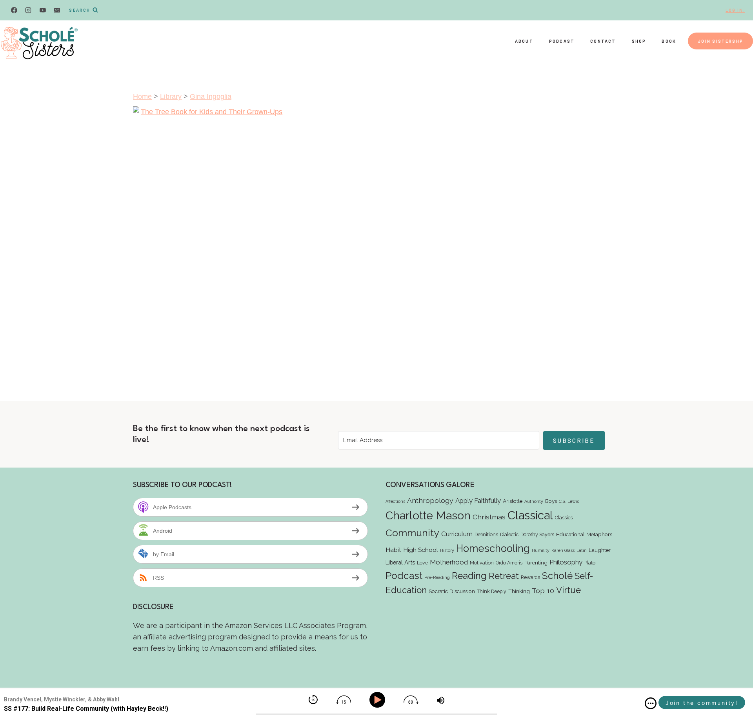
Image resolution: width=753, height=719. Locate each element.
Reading (469, 575)
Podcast (562, 41)
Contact (603, 41)
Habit (393, 549)
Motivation (482, 563)
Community (412, 533)
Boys (551, 501)
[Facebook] (14, 10)
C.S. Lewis (569, 501)
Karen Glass (563, 550)
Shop (639, 41)
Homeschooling (493, 548)
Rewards (530, 577)
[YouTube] (42, 10)
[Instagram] (28, 10)
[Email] (57, 10)
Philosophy (565, 562)
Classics (564, 518)
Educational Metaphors (584, 534)
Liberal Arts (400, 562)
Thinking (519, 591)
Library (171, 96)
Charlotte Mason (428, 515)
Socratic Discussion (452, 591)
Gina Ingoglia (210, 96)
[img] (651, 703)
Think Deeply (491, 591)
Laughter (600, 550)
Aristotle (512, 501)
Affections (395, 501)
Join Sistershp (720, 41)
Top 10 (543, 590)
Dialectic (509, 534)
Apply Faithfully (478, 500)
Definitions (486, 534)
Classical (530, 515)
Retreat (504, 576)
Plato (589, 563)
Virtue (568, 590)
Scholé (557, 575)
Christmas (489, 517)
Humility (540, 550)
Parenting (535, 562)
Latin (582, 550)
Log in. (735, 10)
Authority (533, 501)
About (524, 41)
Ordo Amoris (509, 563)
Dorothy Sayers (537, 534)
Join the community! (702, 702)
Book (669, 41)
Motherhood (449, 562)
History (447, 550)
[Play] (379, 700)
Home (142, 96)
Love (422, 563)
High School (420, 549)
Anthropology (430, 500)
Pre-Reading (437, 577)
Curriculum (457, 534)
